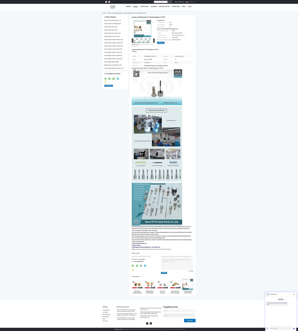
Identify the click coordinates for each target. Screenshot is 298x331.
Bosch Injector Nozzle (165, 249)
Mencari (170, 1)
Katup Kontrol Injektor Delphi (112, 43)
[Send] (294, 328)
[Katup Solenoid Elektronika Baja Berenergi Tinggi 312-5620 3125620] (175, 284)
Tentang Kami (144, 6)
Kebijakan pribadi (118, 329)
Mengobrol (160, 42)
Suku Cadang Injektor (117, 13)
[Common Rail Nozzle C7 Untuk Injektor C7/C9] (142, 29)
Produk (135, 6)
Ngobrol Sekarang (179, 1)
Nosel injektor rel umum (110, 36)
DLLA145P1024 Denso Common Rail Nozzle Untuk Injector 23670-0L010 (126, 310)
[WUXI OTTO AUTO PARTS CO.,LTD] (112, 7)
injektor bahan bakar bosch (141, 249)
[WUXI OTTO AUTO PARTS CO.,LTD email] (106, 78)
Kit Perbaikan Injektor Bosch (112, 58)
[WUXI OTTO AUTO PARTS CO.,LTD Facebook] (106, 2)
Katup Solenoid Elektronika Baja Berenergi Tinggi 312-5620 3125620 (175, 292)
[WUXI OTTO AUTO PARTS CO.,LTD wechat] (114, 78)
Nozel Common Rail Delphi (111, 23)
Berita (184, 6)
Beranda (128, 6)
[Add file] (267, 328)
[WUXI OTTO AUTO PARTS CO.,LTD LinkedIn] (109, 2)
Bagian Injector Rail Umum (111, 65)
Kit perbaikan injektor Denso (112, 52)
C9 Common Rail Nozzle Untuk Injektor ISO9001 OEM (187, 292)
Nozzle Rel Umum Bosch (111, 33)
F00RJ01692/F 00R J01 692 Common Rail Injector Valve (150, 308)
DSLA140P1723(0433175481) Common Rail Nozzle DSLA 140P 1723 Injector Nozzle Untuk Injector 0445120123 (127, 314)
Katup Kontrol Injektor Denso (112, 39)
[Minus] (294, 294)
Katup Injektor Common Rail (112, 49)
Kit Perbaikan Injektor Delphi (112, 55)
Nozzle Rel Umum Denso (111, 20)
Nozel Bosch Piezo (109, 27)
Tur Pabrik (153, 6)
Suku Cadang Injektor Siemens (112, 68)
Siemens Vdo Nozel (109, 30)
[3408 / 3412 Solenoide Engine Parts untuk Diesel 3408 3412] (137, 284)
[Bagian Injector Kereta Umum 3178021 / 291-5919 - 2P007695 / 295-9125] (149, 284)
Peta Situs (105, 321)
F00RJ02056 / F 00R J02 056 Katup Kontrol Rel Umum (149, 316)
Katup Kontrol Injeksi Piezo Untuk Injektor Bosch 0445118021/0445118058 (150, 312)
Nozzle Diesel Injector (154, 249)
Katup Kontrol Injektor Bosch (112, 46)
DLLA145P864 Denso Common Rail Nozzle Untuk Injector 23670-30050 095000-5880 (126, 319)
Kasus (190, 6)
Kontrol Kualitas (164, 6)
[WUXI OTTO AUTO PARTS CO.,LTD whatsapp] (110, 78)
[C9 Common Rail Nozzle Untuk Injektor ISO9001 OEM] (187, 284)
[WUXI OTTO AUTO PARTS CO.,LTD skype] (119, 78)
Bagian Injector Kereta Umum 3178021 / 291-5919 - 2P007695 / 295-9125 (149, 292)
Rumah (104, 13)
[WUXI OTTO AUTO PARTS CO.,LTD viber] (106, 81)
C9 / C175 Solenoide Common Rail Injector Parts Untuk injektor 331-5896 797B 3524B (162, 292)
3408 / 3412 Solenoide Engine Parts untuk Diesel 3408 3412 (137, 292)
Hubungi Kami (176, 6)
